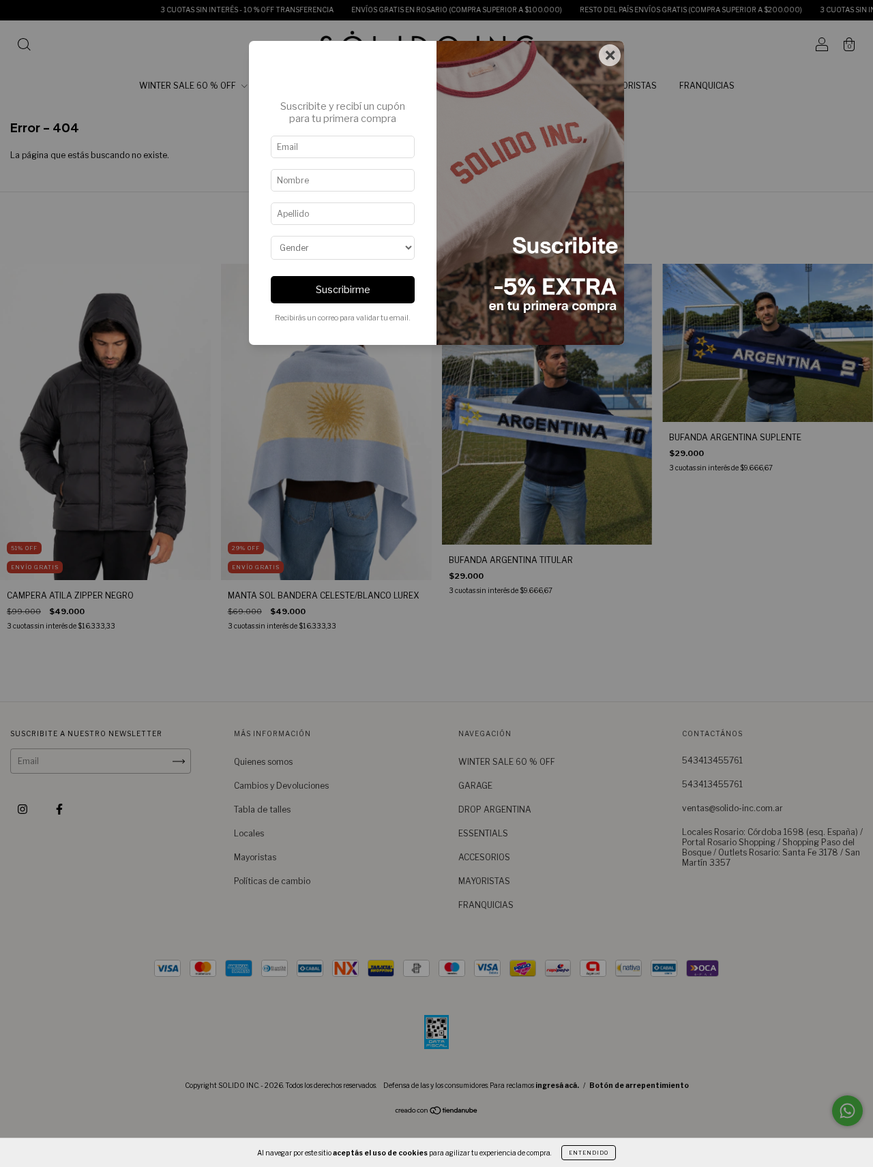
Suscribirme (343, 290)
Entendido (588, 1152)
